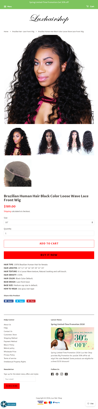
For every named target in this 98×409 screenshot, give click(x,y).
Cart (92, 6)
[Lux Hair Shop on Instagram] (61, 374)
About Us (7, 324)
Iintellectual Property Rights (15, 361)
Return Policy (9, 345)
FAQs (6, 328)
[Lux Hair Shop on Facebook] (52, 374)
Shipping (7, 211)
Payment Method (10, 341)
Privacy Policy (9, 355)
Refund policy (9, 348)
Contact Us (8, 331)
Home (6, 32)
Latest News (56, 320)
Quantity (7, 228)
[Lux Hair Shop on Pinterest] (57, 374)
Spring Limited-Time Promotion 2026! (68, 324)
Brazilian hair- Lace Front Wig (23, 32)
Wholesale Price (10, 351)
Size (5, 217)
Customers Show (10, 334)
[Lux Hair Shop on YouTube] (66, 374)
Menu (9, 6)
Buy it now (49, 255)
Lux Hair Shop (56, 398)
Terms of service (10, 358)
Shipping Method (10, 338)
